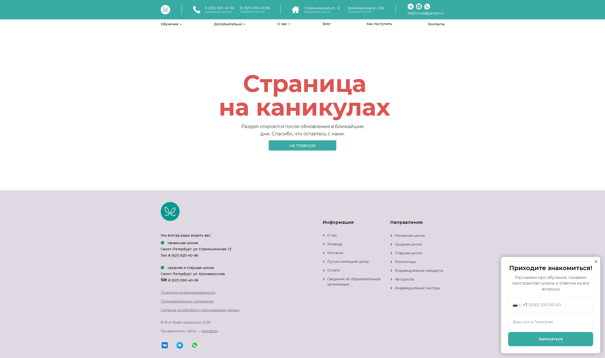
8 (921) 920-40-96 (219, 8)
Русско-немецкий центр (348, 261)
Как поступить (379, 24)
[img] (391, 244)
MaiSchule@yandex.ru (425, 13)
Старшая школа (408, 253)
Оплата (333, 270)
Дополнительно (228, 24)
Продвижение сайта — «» (189, 331)
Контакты (436, 24)
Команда (334, 244)
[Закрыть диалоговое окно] (596, 261)
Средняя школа (408, 244)
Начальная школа (410, 235)
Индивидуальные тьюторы (417, 288)
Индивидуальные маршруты (419, 270)
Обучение (169, 24)
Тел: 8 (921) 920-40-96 (179, 255)
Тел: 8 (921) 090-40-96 (180, 280)
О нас (282, 24)
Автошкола (404, 279)
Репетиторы (405, 262)
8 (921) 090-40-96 (255, 8)
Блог (327, 24)
